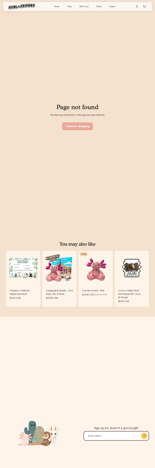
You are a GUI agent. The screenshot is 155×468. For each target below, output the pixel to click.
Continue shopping (77, 126)
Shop (69, 6)
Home (56, 6)
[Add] (35, 280)
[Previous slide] (9, 268)
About (99, 6)
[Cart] (144, 6)
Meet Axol (83, 6)
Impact (112, 6)
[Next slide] (37, 268)
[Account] (137, 6)
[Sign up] (144, 436)
